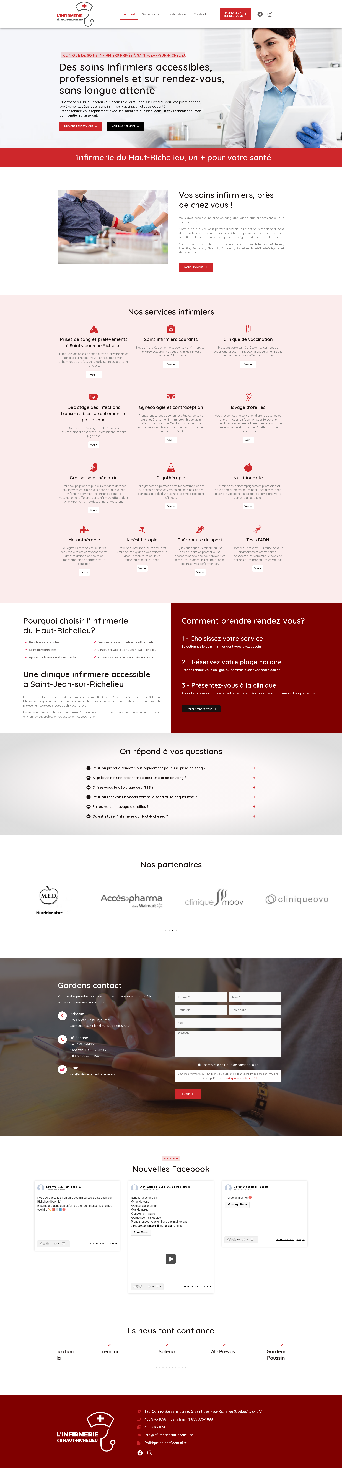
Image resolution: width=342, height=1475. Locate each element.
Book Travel (141, 1232)
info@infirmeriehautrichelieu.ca (93, 1074)
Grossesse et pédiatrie (94, 477)
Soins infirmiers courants (171, 339)
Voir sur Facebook (97, 1244)
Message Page (237, 1204)
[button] (165, 930)
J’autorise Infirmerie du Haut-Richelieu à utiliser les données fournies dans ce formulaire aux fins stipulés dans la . (228, 1076)
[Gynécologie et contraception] (171, 397)
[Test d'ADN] (257, 529)
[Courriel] (62, 1069)
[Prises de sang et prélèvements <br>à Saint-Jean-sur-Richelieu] (93, 329)
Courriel (77, 1068)
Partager (113, 1244)
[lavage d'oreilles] (248, 397)
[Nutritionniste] (248, 467)
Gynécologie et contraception (171, 407)
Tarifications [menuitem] (176, 14)
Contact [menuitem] (200, 14)
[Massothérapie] (84, 529)
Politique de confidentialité (241, 1078)
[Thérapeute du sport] (200, 529)
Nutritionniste (248, 477)
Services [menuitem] (148, 14)
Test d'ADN (257, 539)
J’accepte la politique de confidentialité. (230, 1065)
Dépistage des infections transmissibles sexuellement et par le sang (94, 413)
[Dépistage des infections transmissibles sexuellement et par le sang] (93, 397)
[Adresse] (62, 1015)
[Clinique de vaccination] (248, 329)
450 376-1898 (86, 1044)
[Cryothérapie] (171, 467)
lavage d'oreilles (248, 407)
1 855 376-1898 (95, 1050)
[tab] (171, 768)
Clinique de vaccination (248, 339)
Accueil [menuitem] (129, 14)
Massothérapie (84, 539)
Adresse (77, 1014)
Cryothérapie (171, 477)
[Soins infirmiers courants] (171, 329)
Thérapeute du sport (200, 539)
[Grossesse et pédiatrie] (93, 467)
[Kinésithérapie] (142, 529)
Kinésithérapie (142, 539)
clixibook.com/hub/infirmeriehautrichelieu (156, 1225)
